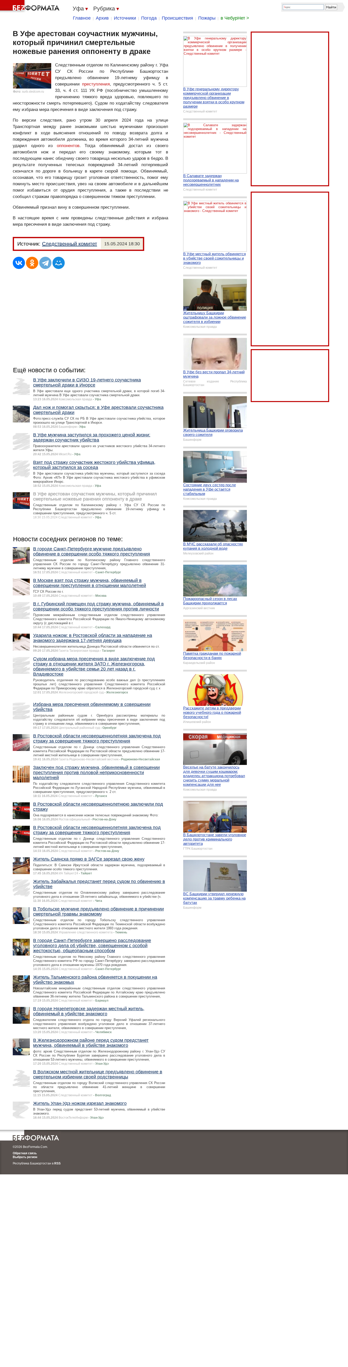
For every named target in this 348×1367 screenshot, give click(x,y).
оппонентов (68, 145)
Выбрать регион (25, 1157)
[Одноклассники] (32, 263)
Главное (82, 18)
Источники (125, 18)
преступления (96, 84)
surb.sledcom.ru (33, 91)
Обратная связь (25, 1153)
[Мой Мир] (58, 263)
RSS (57, 1163)
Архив (102, 18)
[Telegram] (45, 263)
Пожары (207, 18)
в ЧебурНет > (235, 18)
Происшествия (177, 18)
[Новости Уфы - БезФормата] (30, 6)
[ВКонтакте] (19, 263)
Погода (149, 18)
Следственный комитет (69, 244)
